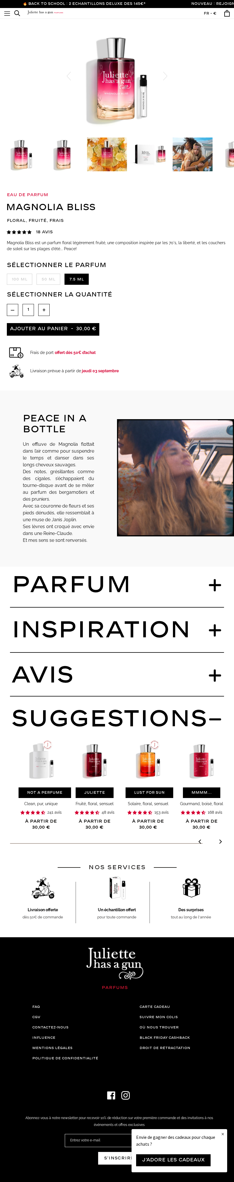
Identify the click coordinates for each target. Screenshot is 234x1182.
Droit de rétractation (165, 1048)
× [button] (222, 1134)
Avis (42, 675)
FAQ (36, 1007)
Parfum (71, 585)
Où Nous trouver (159, 1027)
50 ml (48, 279)
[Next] (220, 842)
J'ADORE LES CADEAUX (173, 1160)
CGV (36, 1017)
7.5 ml (76, 279)
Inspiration (101, 630)
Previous (69, 76)
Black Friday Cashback (165, 1038)
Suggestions (109, 719)
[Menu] (7, 13)
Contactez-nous (50, 1027)
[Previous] (200, 842)
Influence (43, 1038)
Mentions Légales (52, 1048)
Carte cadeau (155, 1007)
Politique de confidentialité (65, 1058)
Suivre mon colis (159, 1017)
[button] (19, 232)
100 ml (19, 279)
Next (165, 76)
